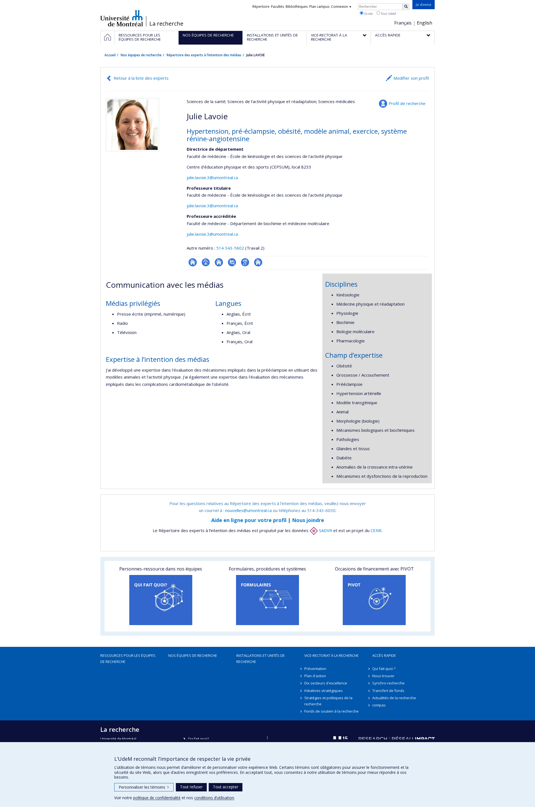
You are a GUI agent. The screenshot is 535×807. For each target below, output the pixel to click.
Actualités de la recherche (394, 697)
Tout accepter (225, 786)
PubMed (232, 262)
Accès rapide (384, 655)
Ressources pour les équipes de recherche (127, 658)
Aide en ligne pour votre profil (248, 520)
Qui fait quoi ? (383, 668)
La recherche (166, 23)
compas (379, 705)
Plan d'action (315, 675)
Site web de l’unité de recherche (219, 262)
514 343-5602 (230, 248)
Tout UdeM (388, 13)
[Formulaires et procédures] (267, 600)
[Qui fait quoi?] (160, 600)
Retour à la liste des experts (141, 78)
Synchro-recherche (388, 683)
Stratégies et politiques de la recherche (328, 700)
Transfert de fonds (388, 690)
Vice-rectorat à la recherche (331, 655)
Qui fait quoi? (198, 739)
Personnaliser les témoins (144, 787)
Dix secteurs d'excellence (325, 683)
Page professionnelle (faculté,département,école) (205, 262)
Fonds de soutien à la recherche (331, 711)
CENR (376, 530)
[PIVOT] (374, 600)
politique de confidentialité (157, 797)
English (424, 23)
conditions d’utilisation (214, 797)
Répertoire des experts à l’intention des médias (204, 55)
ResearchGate (192, 262)
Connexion (339, 6)
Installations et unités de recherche (260, 658)
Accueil (110, 55)
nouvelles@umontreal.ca (248, 510)
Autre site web (258, 262)
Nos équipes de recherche (141, 55)
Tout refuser (191, 786)
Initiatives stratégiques (323, 690)
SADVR (325, 530)
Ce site (368, 13)
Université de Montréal (121, 18)
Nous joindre (308, 520)
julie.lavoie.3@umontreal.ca (212, 177)
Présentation (315, 668)
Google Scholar (245, 262)
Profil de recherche (407, 103)
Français (403, 23)
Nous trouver (383, 675)
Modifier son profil (411, 78)
